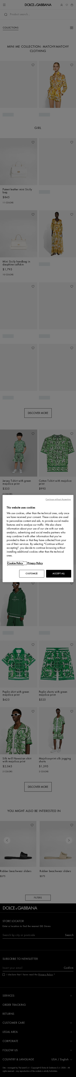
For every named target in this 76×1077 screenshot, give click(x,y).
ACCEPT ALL (59, 574)
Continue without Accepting (58, 499)
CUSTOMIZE (32, 574)
